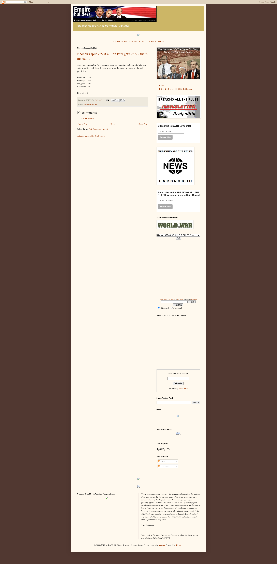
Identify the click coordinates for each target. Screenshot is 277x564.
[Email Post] (108, 100)
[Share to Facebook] (120, 100)
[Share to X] (118, 100)
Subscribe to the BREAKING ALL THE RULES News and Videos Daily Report (179, 193)
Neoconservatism (90, 104)
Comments (164, 466)
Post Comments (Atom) (98, 129)
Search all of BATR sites (167, 299)
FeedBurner (184, 388)
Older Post (142, 124)
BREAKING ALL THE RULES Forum (175, 89)
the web (180, 299)
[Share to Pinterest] (123, 100)
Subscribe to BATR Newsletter (174, 126)
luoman (162, 545)
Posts (162, 461)
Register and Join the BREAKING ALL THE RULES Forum (138, 41)
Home (113, 124)
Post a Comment (87, 118)
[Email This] (112, 100)
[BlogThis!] (115, 100)
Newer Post (82, 124)
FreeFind (194, 299)
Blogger (179, 545)
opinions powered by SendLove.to (91, 136)
